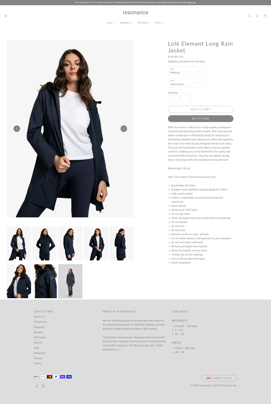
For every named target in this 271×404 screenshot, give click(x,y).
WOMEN (142, 23)
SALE (109, 23)
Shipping (173, 61)
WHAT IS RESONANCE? (119, 311)
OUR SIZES (179, 311)
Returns (38, 332)
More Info (192, 2)
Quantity (173, 92)
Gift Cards (40, 337)
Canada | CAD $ (222, 378)
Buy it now (201, 118)
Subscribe (39, 353)
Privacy (38, 358)
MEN (158, 23)
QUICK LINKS (43, 311)
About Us (39, 316)
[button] (5, 16)
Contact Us (40, 321)
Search (38, 342)
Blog (36, 347)
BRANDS (125, 23)
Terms (37, 363)
